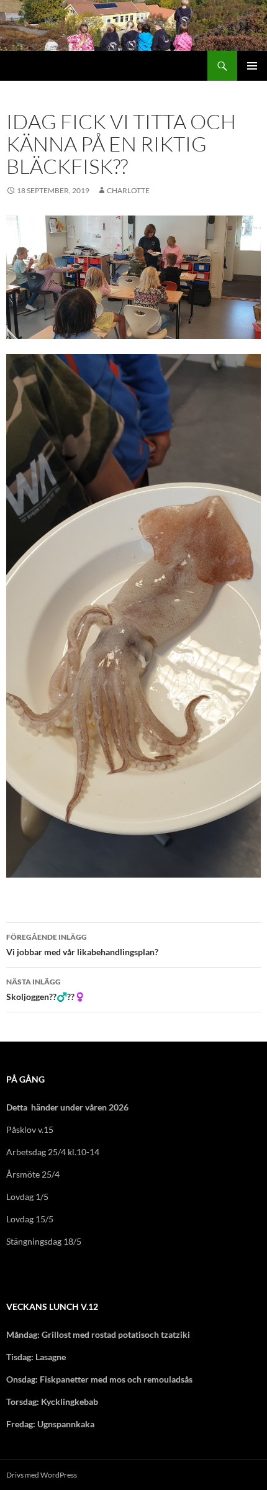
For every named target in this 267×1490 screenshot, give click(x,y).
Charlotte (128, 190)
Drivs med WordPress (41, 1474)
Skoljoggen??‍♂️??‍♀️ (45, 989)
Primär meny (252, 66)
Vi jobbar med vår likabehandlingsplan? (82, 944)
